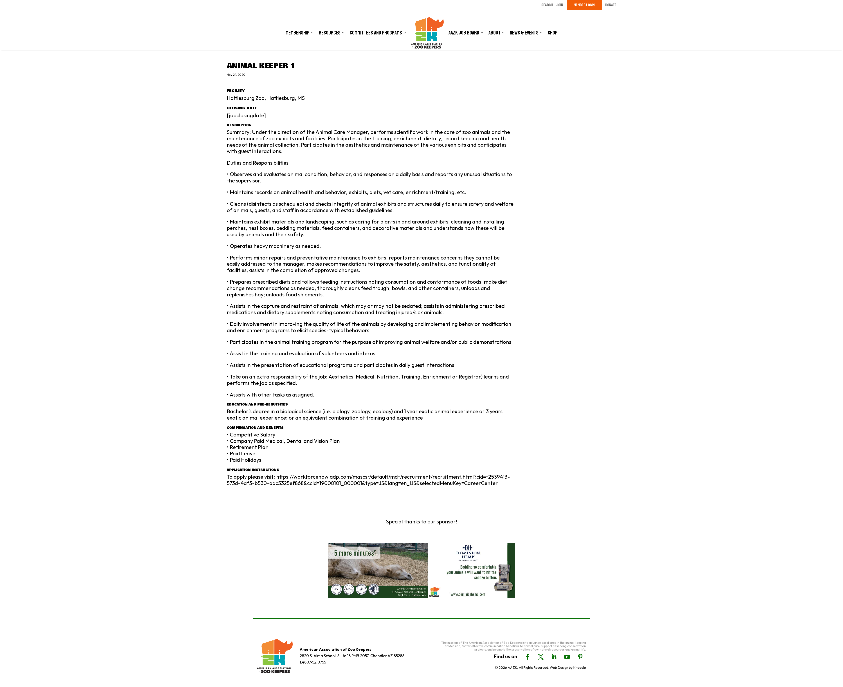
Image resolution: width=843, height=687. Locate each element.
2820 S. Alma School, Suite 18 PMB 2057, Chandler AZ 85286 (352, 655)
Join (559, 5)
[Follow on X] (540, 657)
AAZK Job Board (464, 32)
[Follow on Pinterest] (580, 657)
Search (547, 5)
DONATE (610, 5)
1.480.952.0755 (313, 662)
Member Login (584, 5)
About (494, 32)
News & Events (524, 32)
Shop (553, 32)
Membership (298, 32)
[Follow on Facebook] (527, 657)
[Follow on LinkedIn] (554, 657)
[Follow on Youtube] (567, 657)
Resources (329, 32)
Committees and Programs (376, 32)
